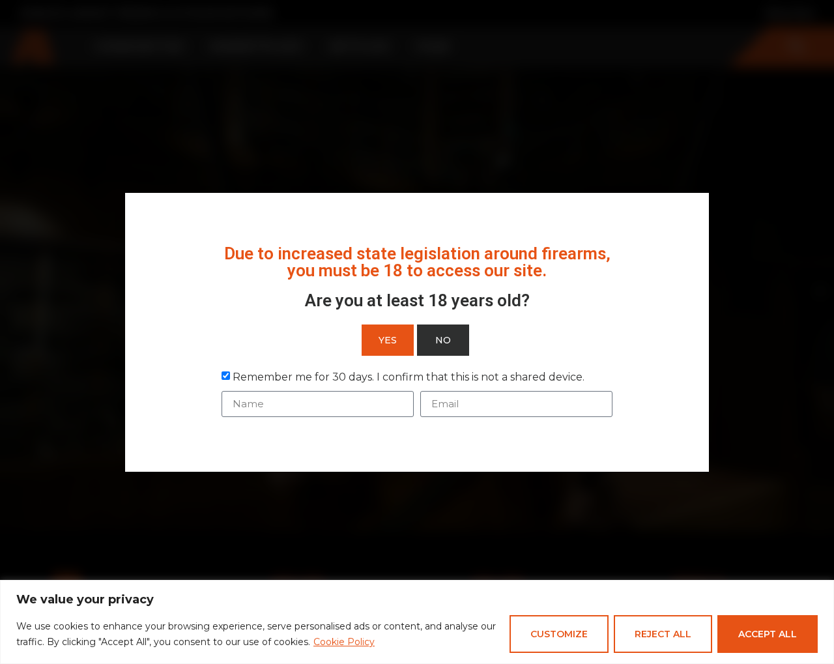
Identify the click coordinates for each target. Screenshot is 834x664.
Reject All (663, 634)
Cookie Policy (344, 642)
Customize (559, 634)
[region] (417, 622)
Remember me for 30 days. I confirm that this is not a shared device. (408, 376)
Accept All (767, 634)
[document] (417, 332)
